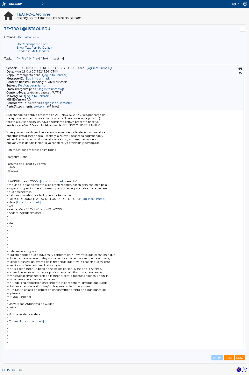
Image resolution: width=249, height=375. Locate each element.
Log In (234, 4)
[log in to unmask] (99, 68)
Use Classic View (28, 37)
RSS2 (239, 358)
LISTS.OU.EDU (12, 370)
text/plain (40, 106)
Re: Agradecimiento (31, 85)
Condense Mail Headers (33, 51)
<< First (22, 58)
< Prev (34, 58)
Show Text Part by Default (34, 47)
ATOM (217, 358)
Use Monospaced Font (32, 44)
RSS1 (228, 358)
